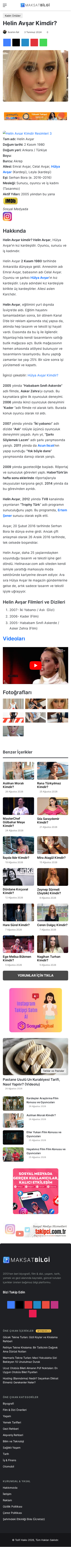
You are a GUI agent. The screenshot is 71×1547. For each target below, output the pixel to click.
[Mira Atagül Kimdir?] (52, 845)
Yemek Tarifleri (12, 1422)
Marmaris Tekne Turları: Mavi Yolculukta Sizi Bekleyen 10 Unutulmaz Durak (30, 1359)
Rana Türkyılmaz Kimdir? (49, 785)
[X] (16, 42)
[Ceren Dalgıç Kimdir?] (52, 912)
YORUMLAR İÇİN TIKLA (36, 975)
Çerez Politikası (12, 1512)
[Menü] (5, 6)
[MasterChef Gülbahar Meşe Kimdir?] (18, 806)
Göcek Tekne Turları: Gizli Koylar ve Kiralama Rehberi (30, 1339)
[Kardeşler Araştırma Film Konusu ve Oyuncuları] (13, 1103)
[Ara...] (66, 6)
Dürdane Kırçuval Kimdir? (15, 891)
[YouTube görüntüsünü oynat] (35, 665)
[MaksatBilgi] (35, 5)
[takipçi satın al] (35, 116)
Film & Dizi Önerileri (15, 1409)
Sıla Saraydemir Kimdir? (48, 820)
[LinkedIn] (25, 42)
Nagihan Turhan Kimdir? (48, 958)
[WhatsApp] (43, 42)
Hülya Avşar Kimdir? (43, 375)
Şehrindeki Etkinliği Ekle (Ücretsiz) (24, 1519)
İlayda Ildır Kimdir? (16, 858)
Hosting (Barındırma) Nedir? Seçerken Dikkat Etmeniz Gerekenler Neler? (30, 1380)
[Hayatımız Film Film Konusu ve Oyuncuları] (13, 1154)
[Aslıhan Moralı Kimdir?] (18, 771)
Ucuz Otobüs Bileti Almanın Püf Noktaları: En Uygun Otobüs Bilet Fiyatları (30, 1370)
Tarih (6, 1453)
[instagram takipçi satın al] (35, 1229)
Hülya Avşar (39, 278)
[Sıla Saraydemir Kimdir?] (52, 806)
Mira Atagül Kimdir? (51, 858)
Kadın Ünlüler (13, 15)
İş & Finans (9, 1460)
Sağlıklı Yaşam (11, 1447)
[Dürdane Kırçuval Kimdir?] (18, 877)
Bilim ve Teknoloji (13, 1441)
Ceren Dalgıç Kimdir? (52, 925)
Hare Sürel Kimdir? (16, 925)
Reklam (7, 1500)
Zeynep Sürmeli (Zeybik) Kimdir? (49, 891)
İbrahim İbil (13, 32)
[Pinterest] (34, 42)
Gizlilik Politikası (12, 1506)
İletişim (7, 1494)
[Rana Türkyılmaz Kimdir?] (52, 771)
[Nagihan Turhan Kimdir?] (52, 944)
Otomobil (8, 1466)
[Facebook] (7, 42)
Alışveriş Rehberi (13, 1435)
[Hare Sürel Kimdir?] (18, 912)
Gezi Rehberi (11, 1428)
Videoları (14, 638)
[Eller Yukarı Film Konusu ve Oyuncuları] (13, 1137)
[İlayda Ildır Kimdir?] (18, 845)
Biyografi (8, 1403)
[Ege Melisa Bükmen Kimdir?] (18, 944)
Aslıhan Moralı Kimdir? (13, 785)
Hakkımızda (10, 1487)
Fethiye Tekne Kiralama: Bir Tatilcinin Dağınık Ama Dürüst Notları (30, 1349)
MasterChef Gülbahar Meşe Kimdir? (14, 822)
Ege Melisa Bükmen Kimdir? (17, 958)
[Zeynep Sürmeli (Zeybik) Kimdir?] (52, 877)
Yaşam (7, 1416)
